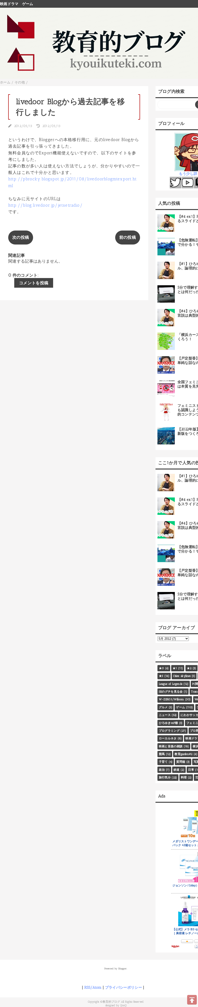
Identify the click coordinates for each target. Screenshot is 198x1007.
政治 (162, 769)
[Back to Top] (192, 1000)
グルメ (163, 707)
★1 (175, 668)
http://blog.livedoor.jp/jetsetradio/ (45, 205)
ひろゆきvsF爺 (168, 723)
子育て (163, 761)
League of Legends (171, 684)
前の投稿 (127, 237)
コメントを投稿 (33, 282)
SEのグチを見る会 (171, 691)
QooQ (123, 1005)
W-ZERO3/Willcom (171, 699)
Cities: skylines (182, 676)
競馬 (162, 754)
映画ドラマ (9, 4)
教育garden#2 (183, 754)
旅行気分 (165, 777)
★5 (161, 676)
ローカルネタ (168, 738)
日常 (191, 769)
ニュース (165, 715)
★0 (161, 668)
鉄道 (177, 769)
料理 (184, 777)
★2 (189, 668)
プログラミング (169, 730)
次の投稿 (20, 237)
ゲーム (27, 4)
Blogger (122, 968)
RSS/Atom (93, 987)
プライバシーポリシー (123, 987)
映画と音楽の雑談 (171, 746)
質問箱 (180, 761)
